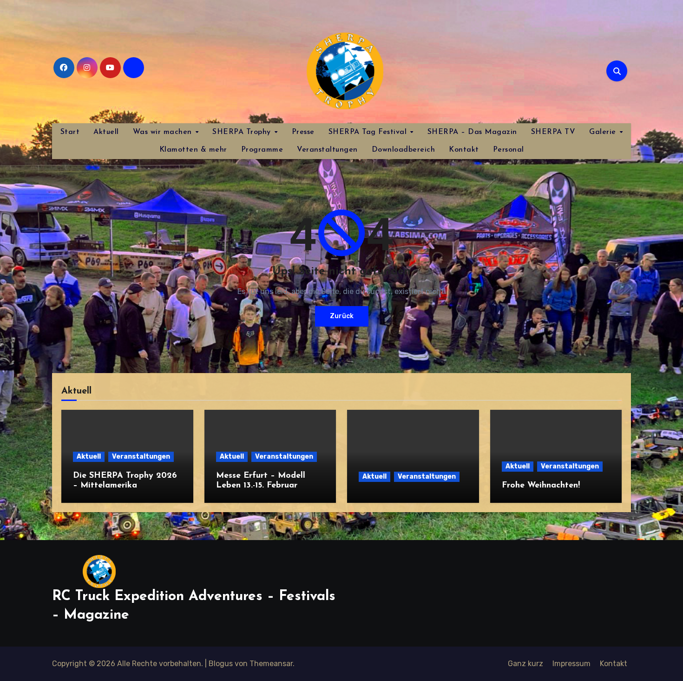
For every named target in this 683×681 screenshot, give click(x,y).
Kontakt (464, 150)
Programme (262, 150)
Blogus (221, 663)
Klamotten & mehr (193, 150)
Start (70, 132)
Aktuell (106, 132)
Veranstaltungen (327, 150)
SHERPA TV (553, 132)
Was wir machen (164, 132)
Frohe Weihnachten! (541, 485)
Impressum (571, 663)
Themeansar (271, 663)
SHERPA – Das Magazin (472, 132)
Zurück (342, 316)
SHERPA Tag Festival (368, 132)
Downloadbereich (403, 150)
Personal (508, 150)
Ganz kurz (525, 663)
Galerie (603, 132)
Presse (303, 132)
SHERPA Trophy (242, 132)
